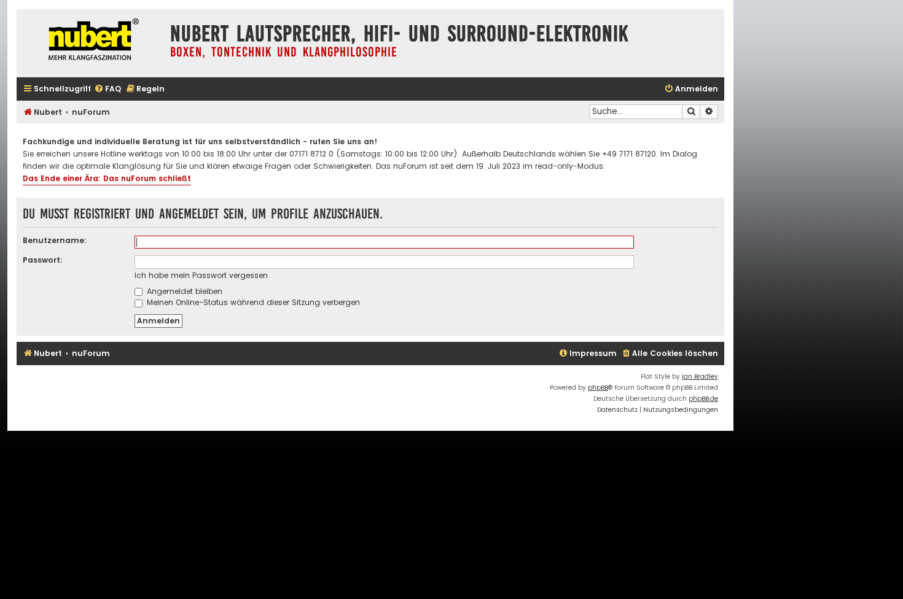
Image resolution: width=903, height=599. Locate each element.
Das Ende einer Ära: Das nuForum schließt (107, 178)
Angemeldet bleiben (183, 291)
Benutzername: (55, 240)
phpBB (598, 387)
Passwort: (43, 260)
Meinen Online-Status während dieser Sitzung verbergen (252, 302)
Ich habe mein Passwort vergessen (201, 275)
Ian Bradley (700, 376)
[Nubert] (90, 40)
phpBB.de (703, 398)
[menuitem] (107, 89)
